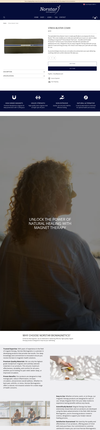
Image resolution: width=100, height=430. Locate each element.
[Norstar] (50, 10)
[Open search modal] (4, 17)
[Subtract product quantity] (49, 57)
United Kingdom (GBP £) (90, 4)
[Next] (79, 1)
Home (4, 23)
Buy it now (72, 68)
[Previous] (20, 1)
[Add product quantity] (54, 57)
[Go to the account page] (92, 17)
